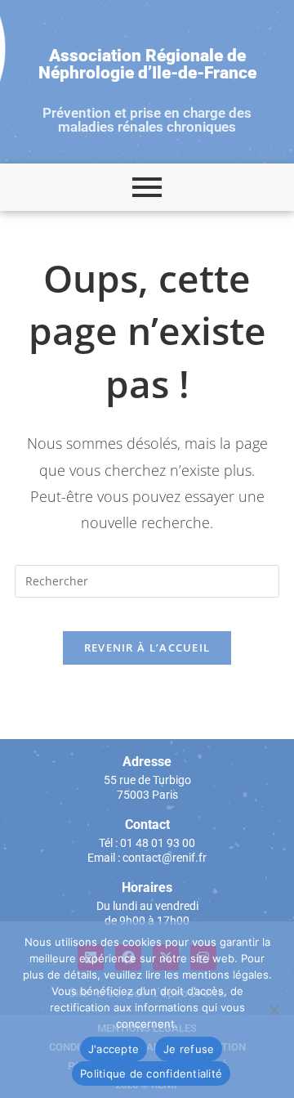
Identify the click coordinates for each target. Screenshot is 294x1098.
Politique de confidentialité (151, 1073)
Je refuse (188, 1048)
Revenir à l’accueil (147, 647)
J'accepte (113, 1048)
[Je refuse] (273, 1010)
